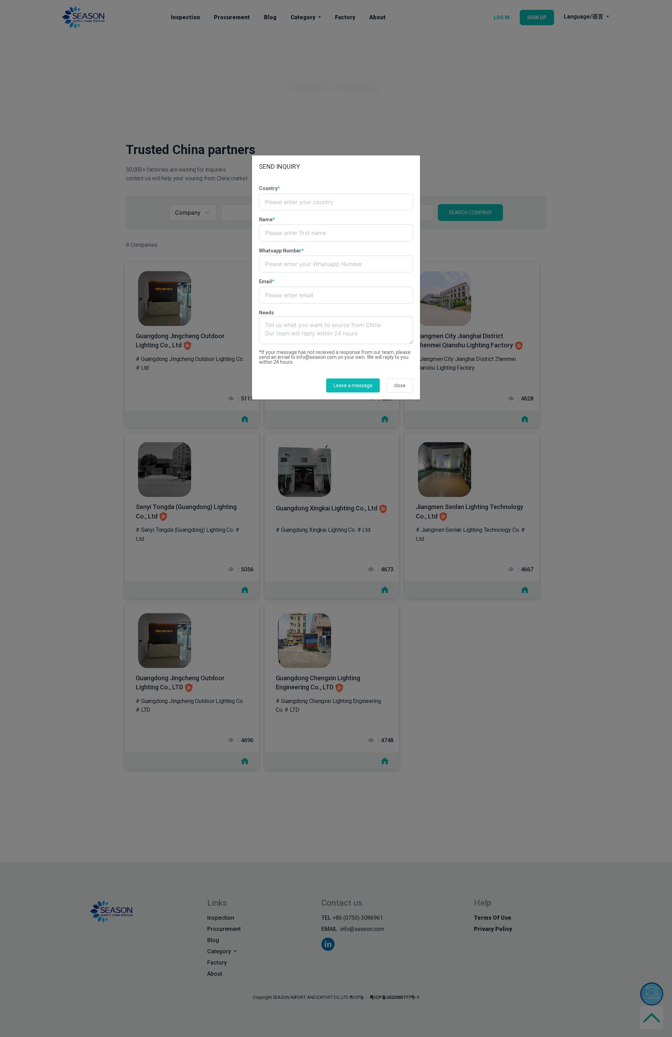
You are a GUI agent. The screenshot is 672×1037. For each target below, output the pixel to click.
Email (266, 281)
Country (269, 188)
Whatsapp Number (281, 250)
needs (266, 312)
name (267, 219)
